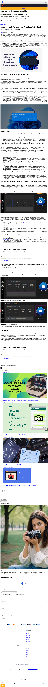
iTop (24, 583)
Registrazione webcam (7, 224)
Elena (1, 32)
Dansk (27, 639)
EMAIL (2, 491)
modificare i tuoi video (26, 222)
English (27, 633)
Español (28, 641)
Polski (27, 652)
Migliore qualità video (7, 239)
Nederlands (28, 650)
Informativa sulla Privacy (33, 669)
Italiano (27, 646)
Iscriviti (15, 592)
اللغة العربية (28, 635)
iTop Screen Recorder (3, 5)
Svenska (28, 656)
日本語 (27, 648)
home (1, 24)
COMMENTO (3, 499)
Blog (5, 24)
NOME (2, 490)
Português (28, 654)
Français (28, 643)
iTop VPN (3, 2)
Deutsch (28, 637)
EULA (18, 645)
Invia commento (4, 501)
